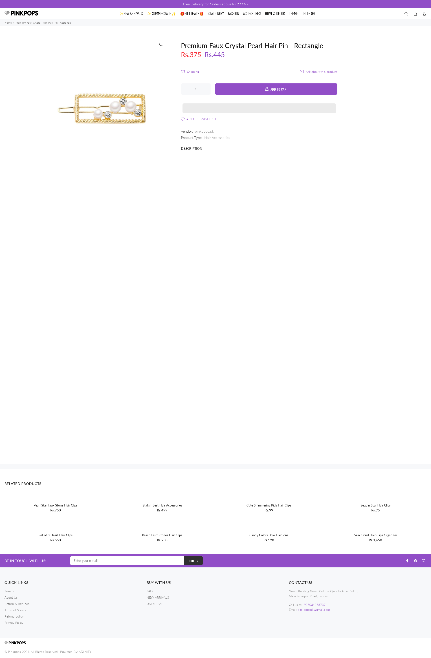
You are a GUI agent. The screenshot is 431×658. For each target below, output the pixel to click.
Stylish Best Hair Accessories (162, 505)
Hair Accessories (217, 137)
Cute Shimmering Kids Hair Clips (268, 505)
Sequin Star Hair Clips (376, 505)
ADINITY (85, 652)
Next (161, 106)
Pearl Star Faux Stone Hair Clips (55, 505)
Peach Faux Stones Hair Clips (162, 535)
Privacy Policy (13, 623)
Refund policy (14, 616)
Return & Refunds (16, 604)
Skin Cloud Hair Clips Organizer (375, 535)
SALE (150, 591)
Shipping (193, 72)
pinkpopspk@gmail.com (314, 609)
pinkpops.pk (204, 131)
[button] (259, 104)
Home (8, 22)
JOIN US (193, 560)
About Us (11, 597)
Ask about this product (321, 72)
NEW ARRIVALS (158, 597)
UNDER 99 (154, 604)
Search (9, 591)
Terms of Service (15, 610)
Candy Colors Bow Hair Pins (268, 535)
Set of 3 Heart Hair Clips (56, 535)
